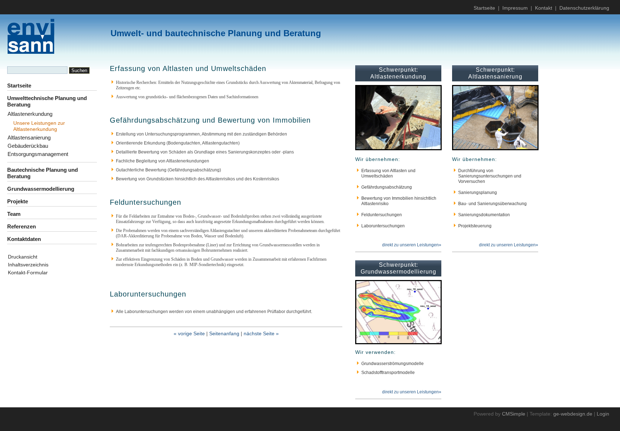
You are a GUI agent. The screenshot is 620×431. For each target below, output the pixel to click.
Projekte (17, 201)
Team (13, 214)
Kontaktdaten (24, 239)
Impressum (515, 8)
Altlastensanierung (29, 137)
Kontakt (543, 8)
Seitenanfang (224, 333)
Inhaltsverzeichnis (28, 264)
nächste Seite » (261, 333)
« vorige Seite (189, 333)
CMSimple (513, 414)
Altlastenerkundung (30, 114)
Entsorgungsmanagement (38, 154)
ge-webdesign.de (572, 414)
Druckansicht (22, 257)
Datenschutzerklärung (584, 8)
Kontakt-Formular (28, 272)
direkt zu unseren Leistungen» (411, 244)
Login (603, 414)
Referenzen (21, 226)
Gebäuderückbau (28, 146)
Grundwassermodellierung (40, 189)
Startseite (484, 8)
